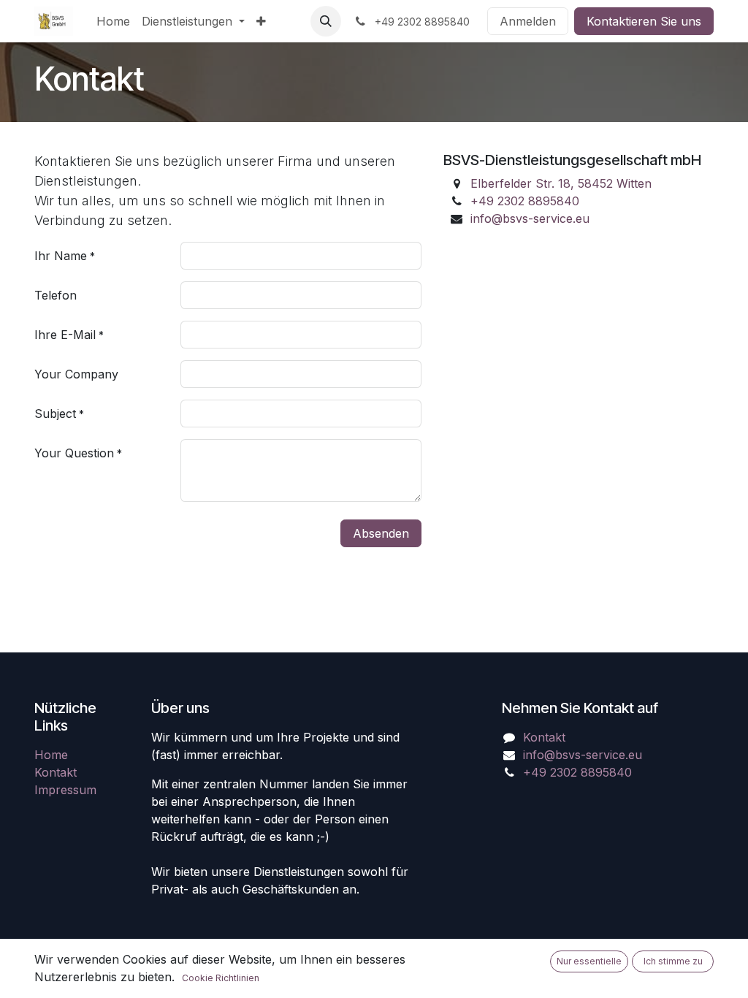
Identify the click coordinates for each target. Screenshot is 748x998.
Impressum (65, 789)
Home (51, 754)
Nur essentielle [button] (589, 961)
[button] (325, 21)
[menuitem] (113, 21)
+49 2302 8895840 (524, 201)
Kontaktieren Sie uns (644, 21)
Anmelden (528, 21)
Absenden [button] (381, 533)
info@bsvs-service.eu (529, 218)
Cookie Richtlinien (220, 977)
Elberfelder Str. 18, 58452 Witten (561, 183)
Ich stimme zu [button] (673, 961)
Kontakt (55, 772)
